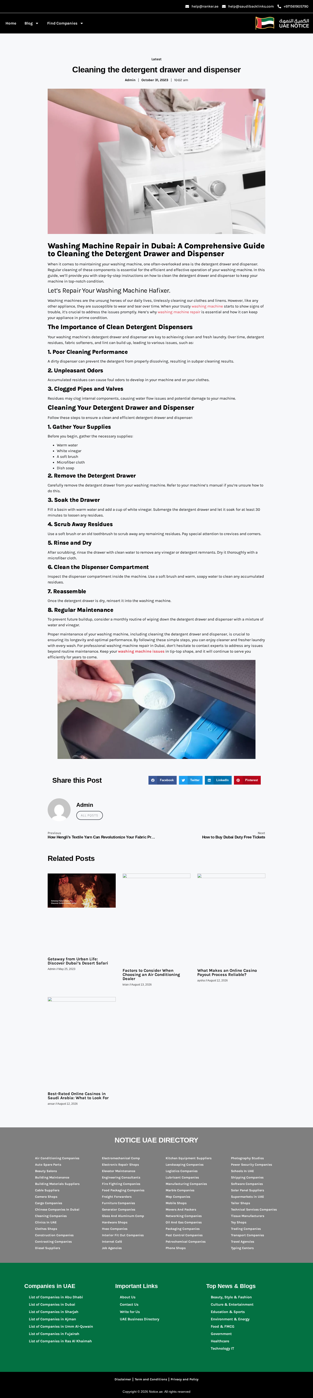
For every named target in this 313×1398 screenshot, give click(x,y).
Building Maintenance (52, 1177)
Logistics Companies (182, 1171)
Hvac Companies (114, 1229)
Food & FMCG (222, 1326)
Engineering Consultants (121, 1177)
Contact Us (129, 1304)
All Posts (89, 815)
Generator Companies (118, 1209)
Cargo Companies (48, 1203)
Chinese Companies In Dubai (57, 1209)
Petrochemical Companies (186, 1242)
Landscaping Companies (184, 1165)
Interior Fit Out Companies (123, 1235)
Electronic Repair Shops (120, 1165)
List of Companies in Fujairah (54, 1334)
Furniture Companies (118, 1203)
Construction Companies (54, 1235)
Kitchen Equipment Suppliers (188, 1158)
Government (221, 1334)
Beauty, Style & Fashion (231, 1297)
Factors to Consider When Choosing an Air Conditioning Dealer (151, 974)
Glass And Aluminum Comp (123, 1216)
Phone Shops (176, 1248)
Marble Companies (180, 1190)
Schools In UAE (242, 1171)
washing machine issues (141, 651)
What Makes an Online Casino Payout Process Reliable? (227, 972)
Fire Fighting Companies (121, 1184)
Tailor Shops (240, 1203)
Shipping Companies (247, 1177)
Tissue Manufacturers (247, 1216)
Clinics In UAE (46, 1222)
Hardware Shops (114, 1222)
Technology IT (222, 1348)
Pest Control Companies (184, 1235)
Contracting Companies (53, 1242)
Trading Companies (246, 1229)
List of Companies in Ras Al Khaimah (60, 1341)
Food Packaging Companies (123, 1190)
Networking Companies (184, 1216)
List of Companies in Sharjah (53, 1312)
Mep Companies (178, 1197)
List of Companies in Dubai (52, 1304)
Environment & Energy (230, 1319)
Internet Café (112, 1242)
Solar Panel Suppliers (247, 1190)
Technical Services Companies (254, 1209)
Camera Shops (46, 1197)
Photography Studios (247, 1158)
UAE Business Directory (139, 1319)
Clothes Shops (46, 1229)
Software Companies (247, 1184)
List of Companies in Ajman (52, 1319)
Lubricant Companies (182, 1177)
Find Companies (62, 23)
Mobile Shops (176, 1203)
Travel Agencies (242, 1242)
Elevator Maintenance (118, 1171)
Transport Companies (247, 1235)
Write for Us (130, 1312)
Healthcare (220, 1341)
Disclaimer (123, 1379)
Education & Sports (228, 1312)
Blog (29, 23)
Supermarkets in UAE (247, 1197)
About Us (127, 1297)
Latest (156, 59)
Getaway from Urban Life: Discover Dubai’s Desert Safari (78, 961)
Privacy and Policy (184, 1379)
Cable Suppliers (47, 1190)
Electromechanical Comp (121, 1158)
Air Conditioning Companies (57, 1158)
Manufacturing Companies (186, 1184)
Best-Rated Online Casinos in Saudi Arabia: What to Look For (78, 1095)
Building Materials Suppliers (57, 1184)
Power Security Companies (251, 1165)
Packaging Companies (183, 1229)
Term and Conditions (151, 1379)
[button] (162, 780)
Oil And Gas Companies (184, 1222)
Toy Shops (238, 1222)
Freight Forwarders (117, 1197)
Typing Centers (242, 1248)
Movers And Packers (181, 1209)
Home (10, 23)
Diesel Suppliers (47, 1248)
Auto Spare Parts (48, 1165)
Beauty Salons (46, 1171)
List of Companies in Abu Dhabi (56, 1297)
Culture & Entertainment (232, 1304)
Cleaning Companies (51, 1216)
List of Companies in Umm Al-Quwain (61, 1326)
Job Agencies (112, 1248)
